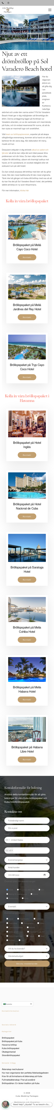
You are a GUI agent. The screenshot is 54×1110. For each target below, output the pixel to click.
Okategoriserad (9, 1051)
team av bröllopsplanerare (17, 134)
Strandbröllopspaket (11, 1055)
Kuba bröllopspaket (10, 1048)
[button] (5, 1104)
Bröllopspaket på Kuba (12, 1041)
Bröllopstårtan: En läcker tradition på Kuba (20, 1083)
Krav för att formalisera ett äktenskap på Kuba (22, 1076)
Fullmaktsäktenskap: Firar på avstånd (18, 1079)
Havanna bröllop (9, 1044)
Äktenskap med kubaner (12, 1069)
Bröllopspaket (8, 1037)
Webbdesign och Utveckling (27, 1102)
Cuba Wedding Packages (27, 1096)
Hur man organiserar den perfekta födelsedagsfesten (25, 1072)
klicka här (24, 190)
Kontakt (27, 257)
